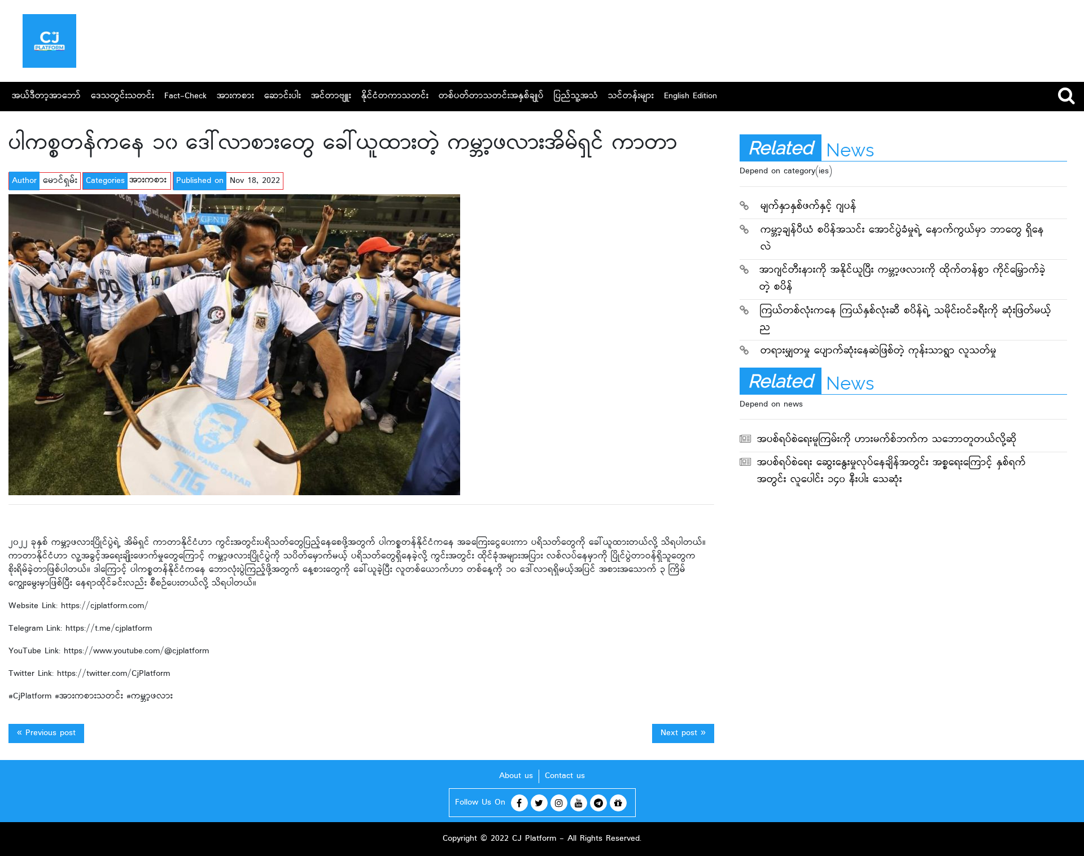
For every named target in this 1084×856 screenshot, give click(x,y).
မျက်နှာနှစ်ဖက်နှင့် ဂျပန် (808, 207)
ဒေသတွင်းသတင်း (122, 96)
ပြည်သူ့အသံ (576, 96)
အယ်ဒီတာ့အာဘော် (46, 96)
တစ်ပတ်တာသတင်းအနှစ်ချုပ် (491, 96)
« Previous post (46, 733)
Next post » (683, 733)
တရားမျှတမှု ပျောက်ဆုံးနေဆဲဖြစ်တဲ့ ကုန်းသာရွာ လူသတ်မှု (878, 351)
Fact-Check (185, 96)
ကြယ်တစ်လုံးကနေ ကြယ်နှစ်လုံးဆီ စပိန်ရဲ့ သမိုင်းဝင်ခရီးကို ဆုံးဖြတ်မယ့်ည (905, 319)
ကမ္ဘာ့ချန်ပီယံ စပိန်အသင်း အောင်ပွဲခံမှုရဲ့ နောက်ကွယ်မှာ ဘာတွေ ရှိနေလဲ (902, 239)
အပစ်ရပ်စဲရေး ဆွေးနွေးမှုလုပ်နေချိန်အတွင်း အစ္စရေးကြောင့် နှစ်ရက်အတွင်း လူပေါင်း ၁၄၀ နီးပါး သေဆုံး (891, 471)
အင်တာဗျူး (331, 96)
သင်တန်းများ (631, 96)
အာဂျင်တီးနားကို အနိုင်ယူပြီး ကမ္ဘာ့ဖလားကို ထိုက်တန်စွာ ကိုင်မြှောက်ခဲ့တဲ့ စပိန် (902, 279)
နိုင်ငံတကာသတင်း (395, 96)
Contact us (565, 776)
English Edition (690, 96)
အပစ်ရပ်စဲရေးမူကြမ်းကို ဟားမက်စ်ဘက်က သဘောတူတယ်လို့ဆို (887, 440)
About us (516, 776)
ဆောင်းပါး (282, 96)
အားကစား (235, 96)
